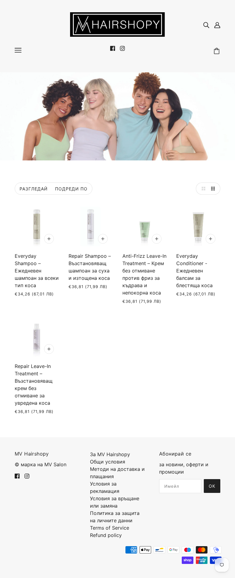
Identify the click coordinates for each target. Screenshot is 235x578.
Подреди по (71, 188)
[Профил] (217, 24)
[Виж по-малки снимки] (214, 188)
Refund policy (106, 535)
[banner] (117, 24)
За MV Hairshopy (110, 454)
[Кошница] (217, 51)
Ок (212, 486)
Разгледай (34, 188)
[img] (206, 24)
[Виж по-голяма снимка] (202, 188)
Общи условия (107, 462)
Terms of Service (109, 528)
